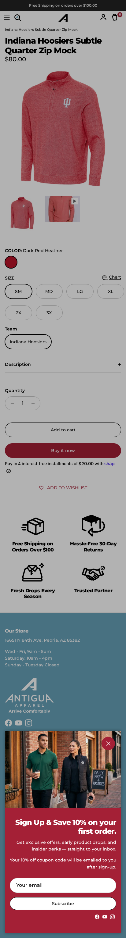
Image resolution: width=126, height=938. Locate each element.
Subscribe (63, 903)
